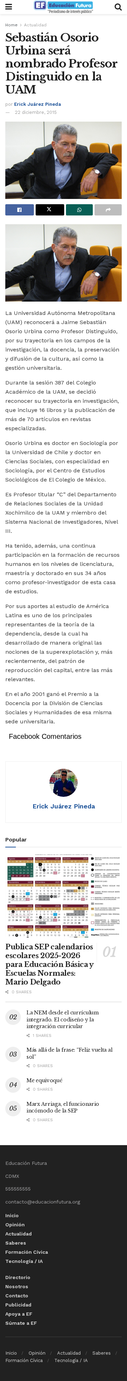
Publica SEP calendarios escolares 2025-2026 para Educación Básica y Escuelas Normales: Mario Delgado (49, 964)
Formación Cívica (26, 1252)
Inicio (12, 1215)
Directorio (17, 1277)
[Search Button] (118, 7)
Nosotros (16, 1286)
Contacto (16, 1295)
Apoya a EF (18, 1314)
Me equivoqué (44, 1080)
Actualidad (35, 24)
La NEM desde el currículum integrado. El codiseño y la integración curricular (62, 1019)
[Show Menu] (8, 7)
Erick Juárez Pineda (37, 104)
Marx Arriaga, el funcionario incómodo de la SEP (62, 1107)
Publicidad (18, 1305)
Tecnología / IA (24, 1261)
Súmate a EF (21, 1323)
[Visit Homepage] (63, 7)
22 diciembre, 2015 (36, 112)
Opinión (15, 1224)
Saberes (15, 1243)
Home (11, 24)
